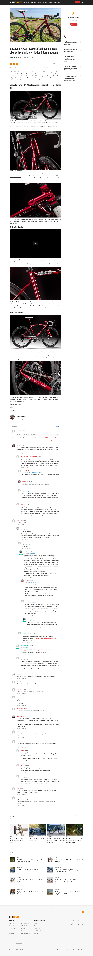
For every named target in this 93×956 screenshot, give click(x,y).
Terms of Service (39, 489)
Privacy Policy (31, 489)
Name (30, 479)
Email (30, 473)
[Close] (65, 463)
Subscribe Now (46, 485)
